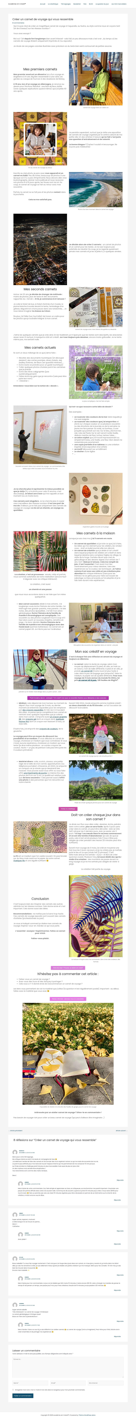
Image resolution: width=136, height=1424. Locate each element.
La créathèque (53, 4)
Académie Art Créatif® (17, 4)
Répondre (120, 1180)
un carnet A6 (86, 671)
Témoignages (66, 4)
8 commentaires (18, 23)
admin (27, 1182)
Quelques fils (19, 860)
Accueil (42, 4)
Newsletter (77, 4)
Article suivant (122, 1130)
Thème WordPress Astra (87, 1415)
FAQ (85, 4)
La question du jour (102, 4)
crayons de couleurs (48, 729)
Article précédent (15, 1130)
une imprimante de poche (35, 773)
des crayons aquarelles (32, 710)
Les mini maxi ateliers (119, 4)
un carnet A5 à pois (87, 680)
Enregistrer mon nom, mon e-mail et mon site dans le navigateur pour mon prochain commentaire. (50, 1390)
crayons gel (31, 719)
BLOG (91, 4)
